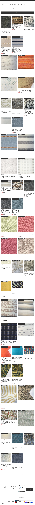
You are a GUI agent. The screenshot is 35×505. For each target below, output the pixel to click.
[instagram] (14, 486)
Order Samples (3, 8)
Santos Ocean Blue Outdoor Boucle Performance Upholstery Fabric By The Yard (17, 447)
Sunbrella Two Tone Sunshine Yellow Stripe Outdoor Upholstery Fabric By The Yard (8, 406)
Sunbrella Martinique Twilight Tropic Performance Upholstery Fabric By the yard (17, 292)
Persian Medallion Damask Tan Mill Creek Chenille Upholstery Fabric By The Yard (25, 403)
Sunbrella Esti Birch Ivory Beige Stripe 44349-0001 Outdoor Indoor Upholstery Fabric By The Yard (8, 73)
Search (5, 485)
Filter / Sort (17, 12)
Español (31, 5)
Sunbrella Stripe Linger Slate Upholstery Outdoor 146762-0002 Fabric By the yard (8, 153)
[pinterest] (16, 486)
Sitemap (5, 491)
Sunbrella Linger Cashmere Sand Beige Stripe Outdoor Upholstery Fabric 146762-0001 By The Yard (6, 50)
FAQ (5, 486)
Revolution (19, 89)
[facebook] (12, 486)
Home (8, 8)
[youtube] (14, 488)
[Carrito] (32, 6)
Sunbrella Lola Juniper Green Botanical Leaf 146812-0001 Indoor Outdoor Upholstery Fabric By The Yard (29, 31)
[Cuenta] (30, 6)
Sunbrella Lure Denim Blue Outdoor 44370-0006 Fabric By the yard (17, 130)
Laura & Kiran (25, 354)
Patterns (28, 8)
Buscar (4, 4)
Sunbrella (2, 47)
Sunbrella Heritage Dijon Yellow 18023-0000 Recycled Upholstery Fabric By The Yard (5, 295)
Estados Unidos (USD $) (8, 502)
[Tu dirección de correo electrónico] (29, 487)
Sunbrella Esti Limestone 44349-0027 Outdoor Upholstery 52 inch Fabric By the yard (26, 176)
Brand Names (16, 8)
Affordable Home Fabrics (17, 4)
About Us (33, 8)
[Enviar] (3, 4)
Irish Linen (25, 191)
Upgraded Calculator (22, 8)
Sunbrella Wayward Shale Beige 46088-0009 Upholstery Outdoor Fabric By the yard (25, 339)
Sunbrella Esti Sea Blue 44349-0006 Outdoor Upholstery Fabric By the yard (8, 342)
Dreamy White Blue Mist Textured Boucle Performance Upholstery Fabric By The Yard (6, 466)
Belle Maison (3, 420)
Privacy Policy (5, 487)
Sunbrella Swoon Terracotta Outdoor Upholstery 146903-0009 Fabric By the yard (8, 320)
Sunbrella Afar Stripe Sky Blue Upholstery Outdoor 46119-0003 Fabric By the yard (25, 154)
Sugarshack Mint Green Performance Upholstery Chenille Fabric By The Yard (25, 429)
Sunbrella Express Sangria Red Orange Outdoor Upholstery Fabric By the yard (25, 72)
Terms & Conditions (5, 488)
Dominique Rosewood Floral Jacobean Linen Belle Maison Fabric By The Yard (9, 422)
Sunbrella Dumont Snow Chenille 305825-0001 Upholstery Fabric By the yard (8, 176)
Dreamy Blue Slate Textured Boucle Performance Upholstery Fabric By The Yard (17, 467)
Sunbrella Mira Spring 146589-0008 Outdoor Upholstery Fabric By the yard (8, 94)
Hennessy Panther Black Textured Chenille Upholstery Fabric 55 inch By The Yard (5, 32)
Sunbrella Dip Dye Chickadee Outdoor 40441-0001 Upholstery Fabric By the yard (25, 319)
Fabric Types (12, 8)
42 (22, 474)
